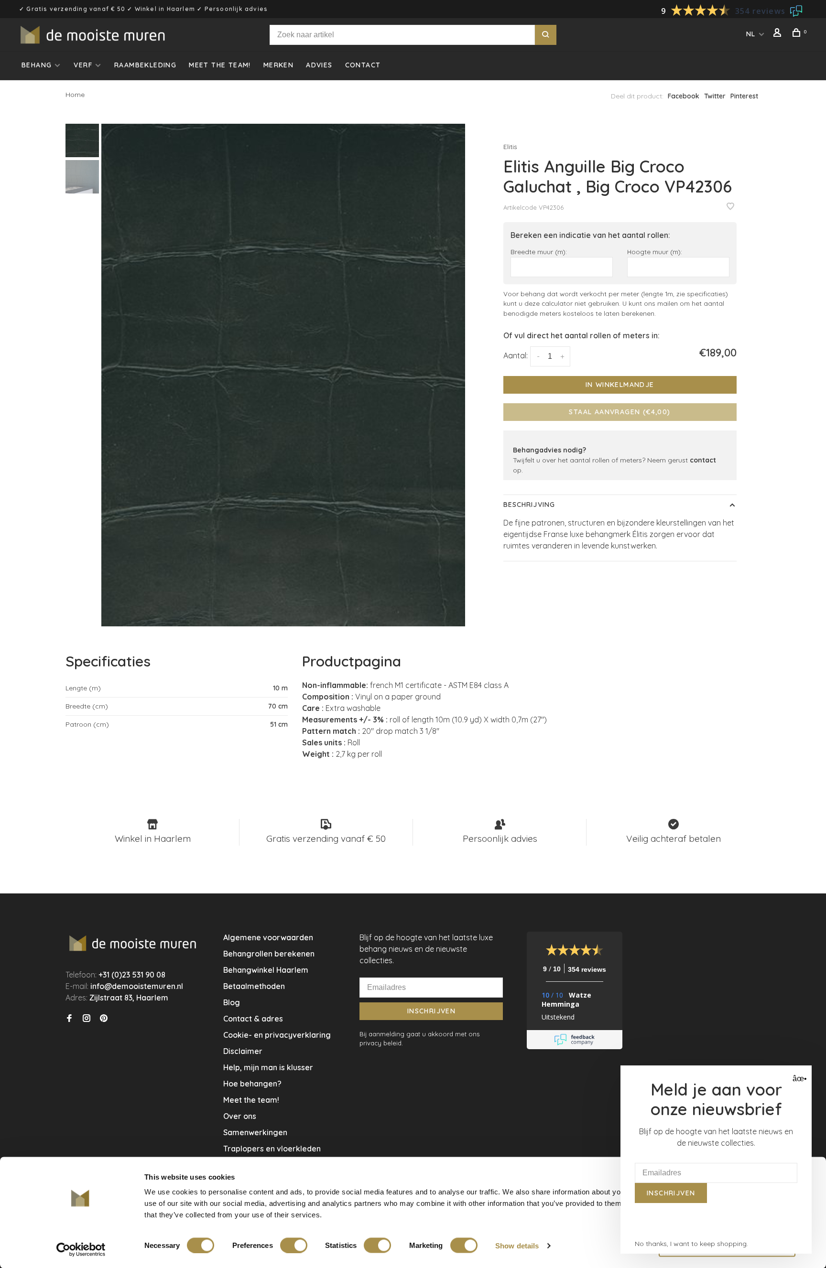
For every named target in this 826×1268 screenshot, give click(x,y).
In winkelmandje (620, 384)
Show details (517, 1245)
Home (75, 94)
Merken (278, 65)
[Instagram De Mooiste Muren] (86, 1018)
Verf (83, 65)
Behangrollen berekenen (269, 953)
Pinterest (744, 96)
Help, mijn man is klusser (268, 1067)
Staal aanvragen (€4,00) (619, 412)
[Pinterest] (104, 1018)
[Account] (778, 34)
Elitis (510, 146)
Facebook (683, 96)
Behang (37, 65)
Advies (319, 65)
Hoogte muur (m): (654, 251)
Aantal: (515, 355)
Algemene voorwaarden (268, 937)
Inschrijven (431, 1011)
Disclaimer (242, 1051)
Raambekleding (145, 65)
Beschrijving (529, 504)
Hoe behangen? (252, 1083)
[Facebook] (69, 1018)
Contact (363, 65)
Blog (231, 1002)
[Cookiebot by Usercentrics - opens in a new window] (81, 1249)
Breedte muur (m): (539, 251)
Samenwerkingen (255, 1132)
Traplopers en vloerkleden (272, 1148)
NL (751, 34)
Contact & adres (253, 1018)
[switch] (293, 1245)
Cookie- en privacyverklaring (277, 1035)
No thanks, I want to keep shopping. (691, 1243)
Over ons (239, 1116)
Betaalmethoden (254, 986)
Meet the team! (220, 65)
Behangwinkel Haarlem (265, 970)
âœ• (798, 1079)
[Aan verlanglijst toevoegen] (730, 207)
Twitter (715, 96)
